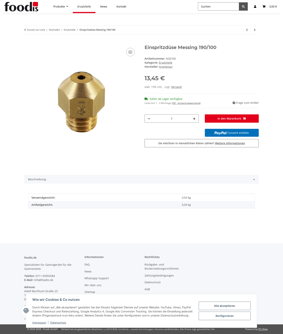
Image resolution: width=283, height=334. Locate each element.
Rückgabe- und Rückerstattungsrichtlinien (162, 266)
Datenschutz (58, 322)
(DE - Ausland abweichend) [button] (186, 103)
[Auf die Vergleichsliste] (130, 52)
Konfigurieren (225, 315)
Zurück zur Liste (36, 29)
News (88, 271)
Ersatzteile (165, 62)
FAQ (87, 264)
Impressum (39, 322)
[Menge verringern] (149, 118)
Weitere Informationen (230, 143)
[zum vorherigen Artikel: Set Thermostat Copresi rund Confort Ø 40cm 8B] (247, 30)
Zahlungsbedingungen (159, 275)
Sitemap (90, 292)
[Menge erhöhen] (194, 118)
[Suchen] (243, 6)
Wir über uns (93, 285)
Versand (176, 87)
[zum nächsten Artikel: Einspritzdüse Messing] (255, 30)
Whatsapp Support (97, 278)
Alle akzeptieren (224, 305)
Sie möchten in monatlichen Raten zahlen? (201, 143)
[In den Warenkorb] (27, 42)
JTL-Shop (263, 329)
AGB (147, 289)
